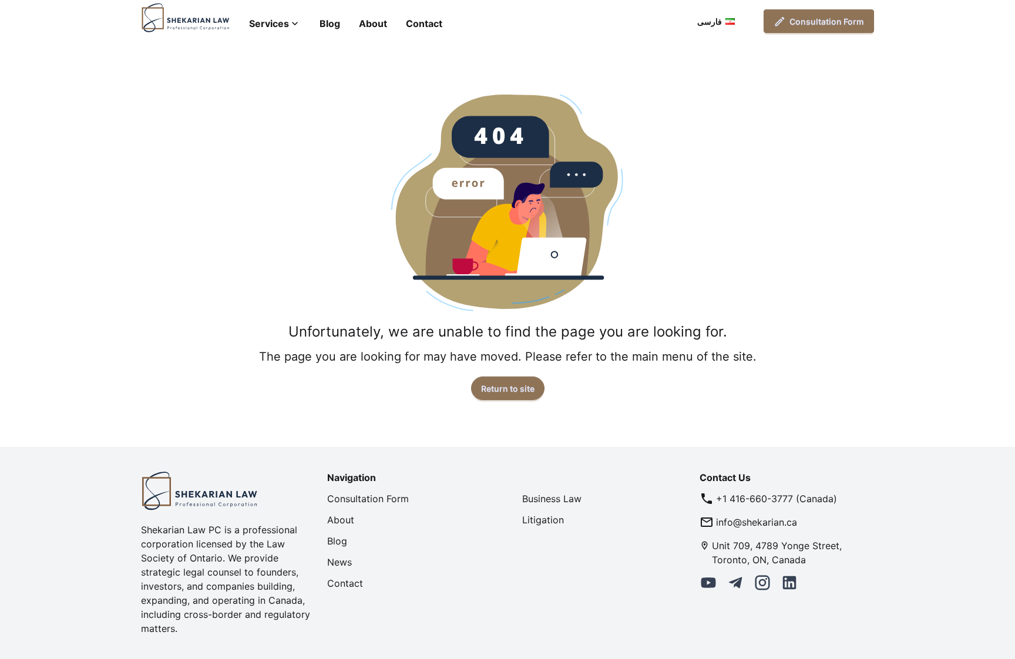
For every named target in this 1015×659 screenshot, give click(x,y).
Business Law (552, 499)
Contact (424, 23)
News (339, 562)
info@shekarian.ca (756, 522)
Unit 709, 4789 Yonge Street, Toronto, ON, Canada (777, 553)
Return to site (508, 389)
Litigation (543, 520)
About (373, 23)
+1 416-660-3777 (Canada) (776, 499)
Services (269, 23)
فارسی (709, 21)
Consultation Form (826, 21)
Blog (330, 23)
